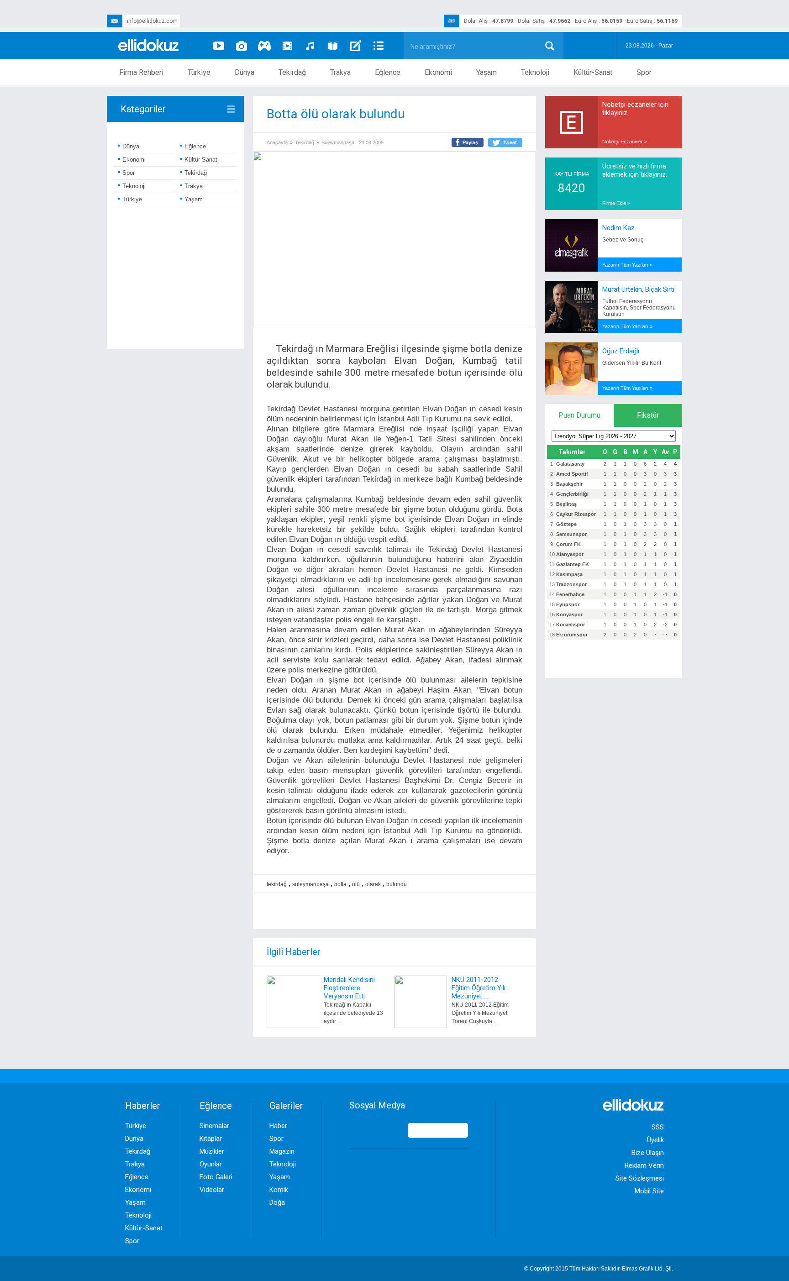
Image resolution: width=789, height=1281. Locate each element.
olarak (373, 884)
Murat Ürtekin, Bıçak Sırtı (638, 289)
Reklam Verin (644, 1165)
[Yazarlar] (355, 45)
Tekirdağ (292, 72)
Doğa (277, 1202)
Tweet (510, 142)
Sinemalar (214, 1126)
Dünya (244, 72)
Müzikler (212, 1151)
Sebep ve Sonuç (622, 239)
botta (340, 884)
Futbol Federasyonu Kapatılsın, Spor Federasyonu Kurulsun (639, 307)
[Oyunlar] (264, 45)
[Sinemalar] (287, 45)
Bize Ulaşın (647, 1153)
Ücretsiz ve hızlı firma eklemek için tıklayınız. (634, 170)
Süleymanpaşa (337, 142)
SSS (658, 1127)
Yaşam (486, 72)
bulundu (396, 884)
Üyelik (655, 1140)
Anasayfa (277, 142)
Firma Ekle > (616, 203)
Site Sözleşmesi (639, 1178)
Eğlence (387, 72)
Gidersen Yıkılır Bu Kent (631, 363)
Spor (644, 72)
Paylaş (470, 142)
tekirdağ (277, 884)
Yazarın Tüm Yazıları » (627, 265)
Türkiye (199, 72)
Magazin (282, 1151)
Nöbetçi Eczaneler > (624, 141)
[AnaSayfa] (148, 45)
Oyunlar (211, 1164)
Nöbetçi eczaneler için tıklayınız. (635, 108)
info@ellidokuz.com (152, 21)
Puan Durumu (579, 415)
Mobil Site (649, 1191)
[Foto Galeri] (241, 45)
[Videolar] (218, 45)
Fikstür (648, 415)
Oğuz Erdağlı (620, 351)
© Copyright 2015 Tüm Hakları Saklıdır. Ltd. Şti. (598, 1268)
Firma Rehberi (141, 72)
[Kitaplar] (332, 45)
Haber (278, 1126)
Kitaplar (211, 1138)
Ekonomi (438, 72)
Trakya (340, 72)
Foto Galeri (216, 1177)
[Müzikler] (310, 45)
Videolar (212, 1190)
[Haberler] (378, 45)
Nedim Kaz (618, 228)
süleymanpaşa (310, 884)
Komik (278, 1190)
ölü (356, 884)
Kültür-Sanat (592, 72)
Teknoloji (535, 72)
